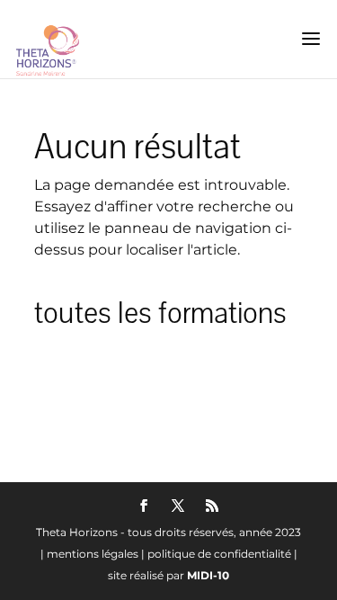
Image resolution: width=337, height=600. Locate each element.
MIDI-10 (208, 575)
